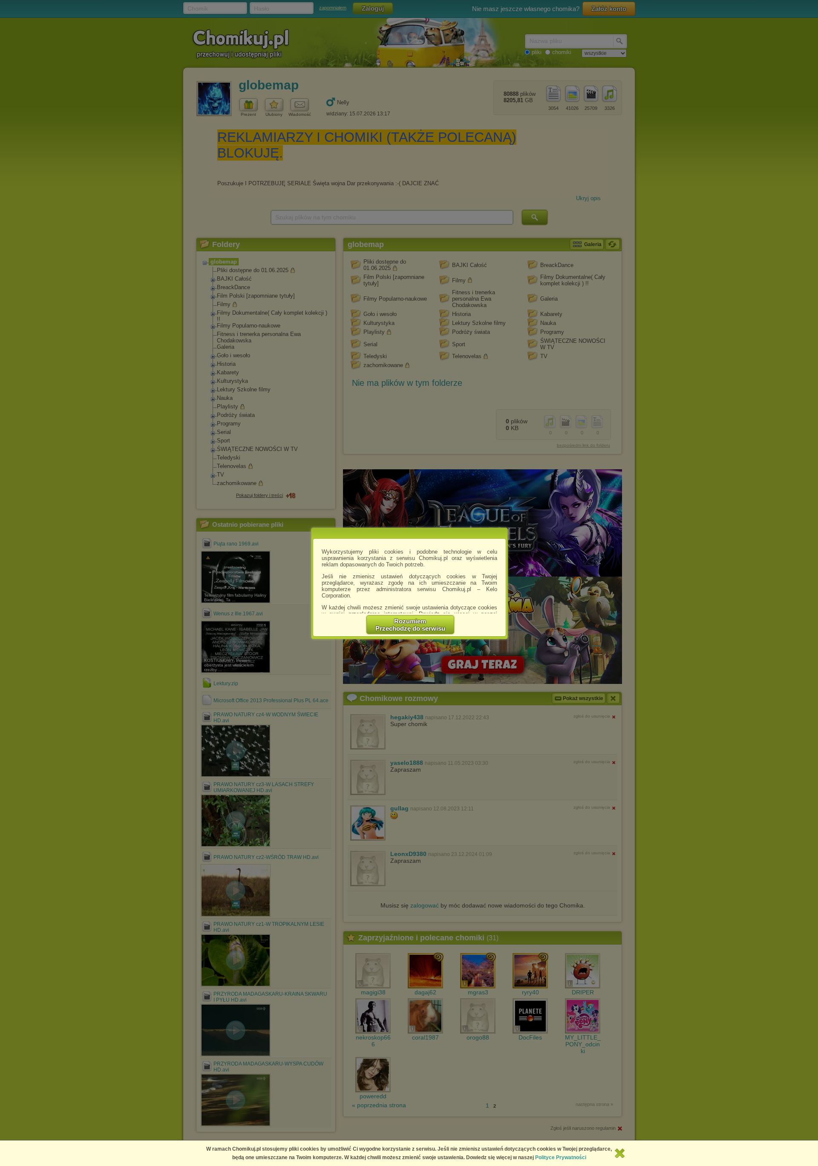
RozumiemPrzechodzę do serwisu (410, 624)
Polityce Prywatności (560, 1157)
